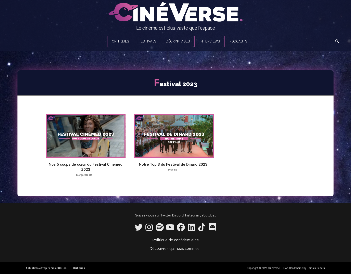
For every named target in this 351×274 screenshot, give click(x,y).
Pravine (172, 169)
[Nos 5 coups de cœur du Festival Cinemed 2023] (86, 136)
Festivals (147, 41)
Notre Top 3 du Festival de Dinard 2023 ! (174, 164)
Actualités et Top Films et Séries (46, 268)
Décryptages (178, 41)
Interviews (209, 41)
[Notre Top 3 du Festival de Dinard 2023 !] (174, 136)
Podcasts (238, 41)
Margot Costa (84, 175)
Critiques (120, 41)
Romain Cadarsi (316, 268)
